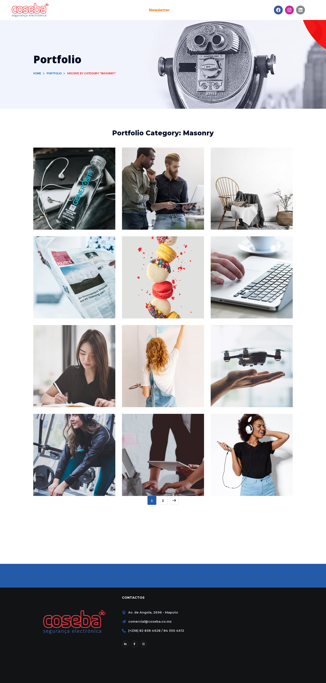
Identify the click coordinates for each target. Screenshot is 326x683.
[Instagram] (289, 10)
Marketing (148, 255)
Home (37, 73)
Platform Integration (156, 337)
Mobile (53, 432)
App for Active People (68, 425)
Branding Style (236, 159)
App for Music (235, 425)
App (42, 432)
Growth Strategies (153, 159)
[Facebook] (278, 10)
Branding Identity (63, 159)
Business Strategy (241, 248)
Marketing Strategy (65, 337)
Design (44, 166)
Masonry (223, 344)
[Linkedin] (300, 10)
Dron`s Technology (242, 337)
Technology (61, 166)
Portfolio (54, 73)
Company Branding (154, 248)
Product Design (60, 248)
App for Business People (161, 425)
